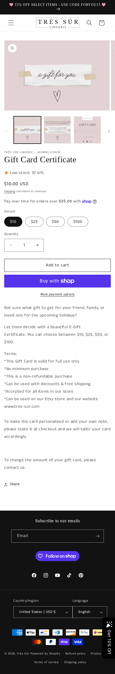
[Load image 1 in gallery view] (27, 130)
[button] (11, 23)
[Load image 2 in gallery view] (57, 130)
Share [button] (15, 484)
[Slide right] (109, 131)
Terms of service (46, 662)
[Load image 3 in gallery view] (87, 130)
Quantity (11, 234)
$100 (77, 221)
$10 (13, 221)
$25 (34, 221)
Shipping (9, 191)
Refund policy (75, 653)
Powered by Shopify (45, 653)
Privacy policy (101, 653)
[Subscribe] (97, 536)
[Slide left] (6, 131)
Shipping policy (75, 662)
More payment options (57, 294)
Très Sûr (23, 653)
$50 (55, 221)
